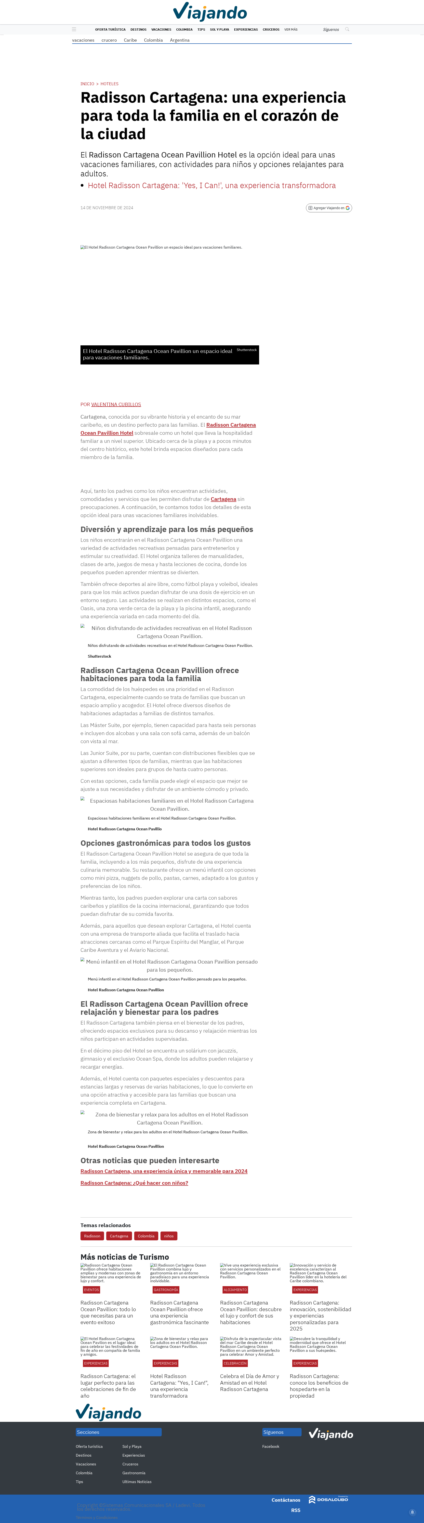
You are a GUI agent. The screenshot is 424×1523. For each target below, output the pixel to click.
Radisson (92, 1235)
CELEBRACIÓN (235, 1363)
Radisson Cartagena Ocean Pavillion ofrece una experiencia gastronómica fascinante (179, 1312)
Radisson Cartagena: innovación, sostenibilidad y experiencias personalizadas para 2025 (320, 1315)
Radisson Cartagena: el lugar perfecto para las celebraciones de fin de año (108, 1385)
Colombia (184, 29)
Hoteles (110, 83)
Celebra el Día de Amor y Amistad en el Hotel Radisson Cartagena (249, 1382)
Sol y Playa (219, 29)
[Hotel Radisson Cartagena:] (181, 1354)
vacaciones (83, 40)
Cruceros (271, 29)
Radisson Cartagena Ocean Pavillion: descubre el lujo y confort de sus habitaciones (251, 1312)
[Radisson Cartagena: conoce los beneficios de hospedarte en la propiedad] (321, 1354)
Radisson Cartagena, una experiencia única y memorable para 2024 (164, 1170)
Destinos (138, 29)
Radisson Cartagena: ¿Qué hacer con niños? (134, 1182)
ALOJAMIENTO (235, 1290)
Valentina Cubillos (116, 404)
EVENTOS (91, 1290)
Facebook (270, 1446)
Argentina (180, 40)
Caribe (130, 40)
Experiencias (246, 29)
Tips (201, 29)
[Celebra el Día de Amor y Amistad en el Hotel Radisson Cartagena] (251, 1354)
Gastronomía (134, 1472)
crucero (109, 40)
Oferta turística (110, 29)
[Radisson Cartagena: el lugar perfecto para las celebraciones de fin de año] (111, 1354)
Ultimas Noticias (137, 1481)
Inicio (87, 83)
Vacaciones (161, 29)
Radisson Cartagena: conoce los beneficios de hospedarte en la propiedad (319, 1385)
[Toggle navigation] (72, 29)
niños (169, 1235)
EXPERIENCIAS (305, 1290)
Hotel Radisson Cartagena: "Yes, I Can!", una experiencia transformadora (179, 1385)
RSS (295, 1510)
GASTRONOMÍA (166, 1290)
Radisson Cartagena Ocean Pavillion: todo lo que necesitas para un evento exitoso (108, 1312)
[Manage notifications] (412, 1512)
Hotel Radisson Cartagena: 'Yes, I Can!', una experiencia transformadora (212, 185)
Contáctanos (286, 1500)
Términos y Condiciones (97, 1517)
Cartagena (223, 498)
